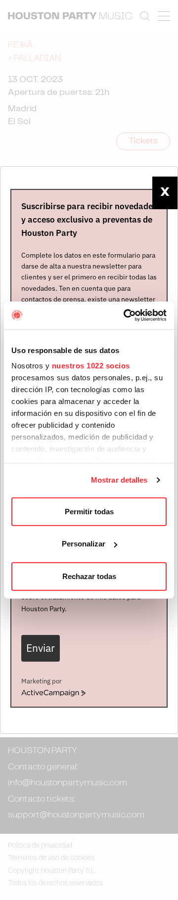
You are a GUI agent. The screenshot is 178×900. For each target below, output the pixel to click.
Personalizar (83, 544)
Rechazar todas (89, 576)
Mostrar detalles (119, 480)
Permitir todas (89, 511)
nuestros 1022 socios (91, 365)
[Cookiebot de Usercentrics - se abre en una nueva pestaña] (126, 315)
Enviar (40, 648)
